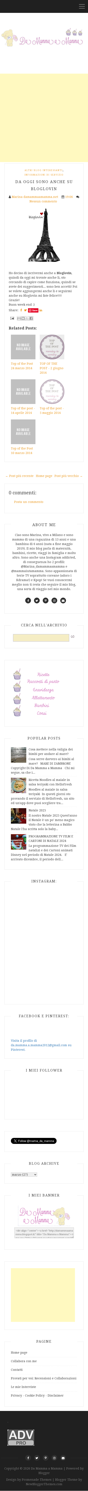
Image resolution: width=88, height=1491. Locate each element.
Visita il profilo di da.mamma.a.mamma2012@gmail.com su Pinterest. (41, 1045)
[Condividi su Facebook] (31, 318)
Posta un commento (28, 502)
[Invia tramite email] (19, 318)
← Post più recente (19, 476)
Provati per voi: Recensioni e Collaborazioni (43, 1378)
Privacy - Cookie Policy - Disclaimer (37, 1395)
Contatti (17, 1369)
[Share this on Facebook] (21, 310)
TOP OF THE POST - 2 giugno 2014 (51, 368)
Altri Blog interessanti (44, 170)
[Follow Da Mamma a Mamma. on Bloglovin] (44, 235)
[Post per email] (12, 318)
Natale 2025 (37, 810)
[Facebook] (28, 1458)
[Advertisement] (44, 118)
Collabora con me (24, 1361)
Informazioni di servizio (44, 175)
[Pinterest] (45, 1458)
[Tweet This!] (25, 310)
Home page (44, 476)
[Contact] (63, 1458)
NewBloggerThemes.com (44, 1484)
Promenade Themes (36, 1479)
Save (35, 310)
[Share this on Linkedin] (40, 310)
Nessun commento (43, 201)
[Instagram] (54, 1458)
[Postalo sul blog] (23, 318)
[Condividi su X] (27, 318)
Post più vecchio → (68, 476)
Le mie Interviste (23, 1387)
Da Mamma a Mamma (47, 1468)
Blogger (44, 1473)
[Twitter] (37, 1458)
